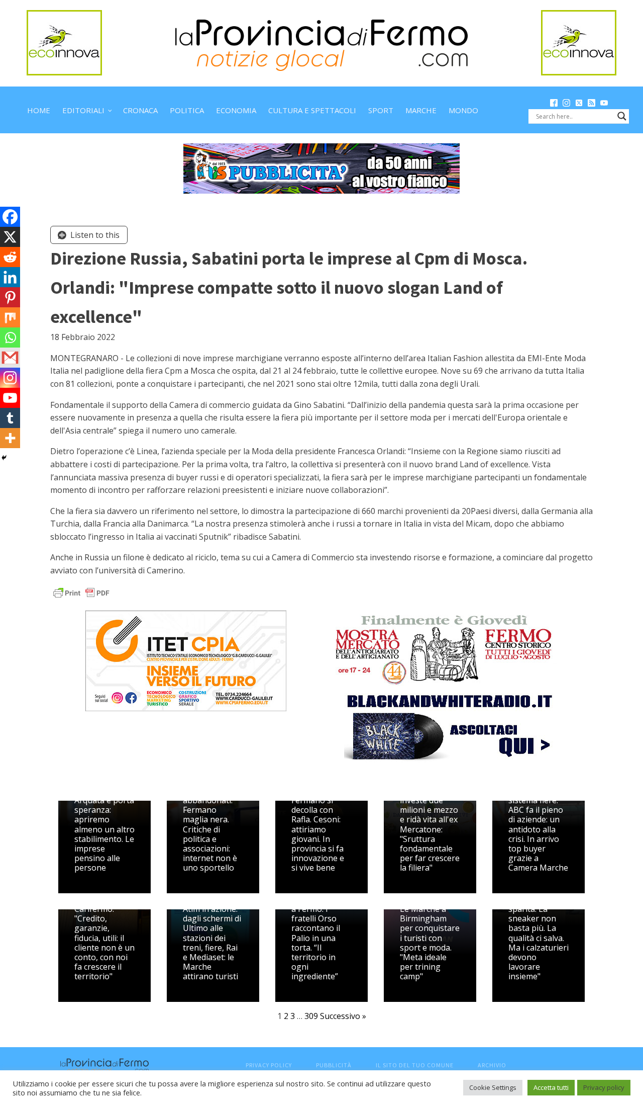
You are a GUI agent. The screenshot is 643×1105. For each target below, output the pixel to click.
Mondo (463, 110)
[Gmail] (10, 358)
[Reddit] (10, 257)
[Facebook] (10, 217)
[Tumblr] (10, 418)
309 (311, 1016)
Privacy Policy (269, 1065)
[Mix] (10, 317)
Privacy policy (603, 1087)
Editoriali (83, 110)
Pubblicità (334, 1065)
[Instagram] (10, 378)
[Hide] (4, 458)
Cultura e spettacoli (312, 110)
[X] (10, 237)
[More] (10, 438)
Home (38, 110)
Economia (236, 110)
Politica (187, 110)
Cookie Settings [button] (492, 1087)
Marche (421, 110)
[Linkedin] (10, 277)
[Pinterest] (10, 297)
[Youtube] (10, 398)
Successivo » (343, 1016)
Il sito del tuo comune (415, 1065)
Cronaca (140, 110)
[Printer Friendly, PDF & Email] (81, 592)
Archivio (492, 1065)
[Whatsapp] (10, 337)
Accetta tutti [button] (551, 1087)
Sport (380, 110)
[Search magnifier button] (622, 116)
